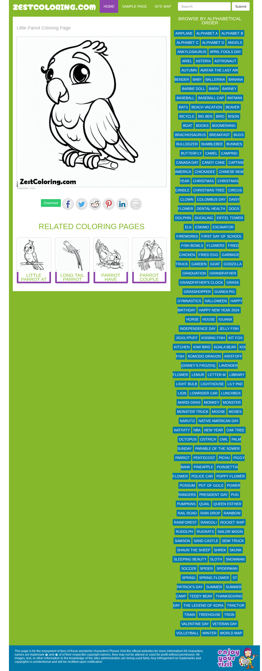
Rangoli (209, 522)
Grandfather (223, 273)
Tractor (235, 605)
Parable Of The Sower (217, 448)
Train (189, 615)
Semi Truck (233, 541)
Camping (229, 153)
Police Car (202, 476)
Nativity (182, 430)
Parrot (182, 458)
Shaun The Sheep (193, 550)
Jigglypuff (187, 338)
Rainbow (232, 513)
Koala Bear (225, 347)
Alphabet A (207, 33)
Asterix (203, 61)
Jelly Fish (229, 329)
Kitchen (182, 347)
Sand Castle (206, 541)
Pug (235, 495)
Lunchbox (231, 393)
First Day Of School (221, 236)
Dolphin (183, 218)
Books (202, 126)
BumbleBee (212, 144)
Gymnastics (189, 301)
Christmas (203, 181)
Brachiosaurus (190, 135)
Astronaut (225, 61)
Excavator (223, 227)
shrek (220, 550)
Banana (235, 79)
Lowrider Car (203, 393)
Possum (187, 485)
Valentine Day (195, 624)
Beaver (232, 107)
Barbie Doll (193, 89)
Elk (188, 227)
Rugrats (205, 532)
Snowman (235, 559)
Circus (235, 190)
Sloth (216, 559)
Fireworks (187, 236)
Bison (233, 116)
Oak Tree (235, 430)
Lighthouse (212, 384)
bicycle (186, 116)
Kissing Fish (213, 338)
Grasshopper (197, 292)
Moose (218, 412)
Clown (186, 199)
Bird (220, 116)
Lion (182, 393)
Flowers (215, 245)
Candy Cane (213, 162)
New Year (213, 430)
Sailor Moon (230, 532)
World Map (231, 633)
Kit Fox (235, 338)
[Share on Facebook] (68, 204)
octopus (187, 439)
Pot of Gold (211, 485)
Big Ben (205, 116)
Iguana (225, 319)
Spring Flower (214, 578)
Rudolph (184, 532)
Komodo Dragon (204, 356)
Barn (214, 89)
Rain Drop (210, 513)
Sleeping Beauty (190, 559)
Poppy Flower (230, 476)
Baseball (185, 98)
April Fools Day (225, 52)
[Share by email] (136, 204)
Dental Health (211, 209)
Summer (214, 587)
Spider (206, 568)
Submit (240, 6)
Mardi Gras (189, 402)
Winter (209, 633)
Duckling (204, 218)
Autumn (189, 70)
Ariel (187, 61)
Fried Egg (208, 255)
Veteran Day (224, 624)
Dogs (234, 209)
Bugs (239, 135)
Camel (211, 153)
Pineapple (203, 467)
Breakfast (219, 135)
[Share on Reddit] (95, 204)
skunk (236, 550)
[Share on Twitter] (81, 204)
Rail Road (187, 513)
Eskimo (202, 227)
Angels (235, 42)
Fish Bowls (192, 245)
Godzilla (233, 264)
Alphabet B (232, 33)
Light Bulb (186, 384)
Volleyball (187, 633)
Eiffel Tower (230, 218)
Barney (229, 89)
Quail (204, 504)
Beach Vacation (206, 107)
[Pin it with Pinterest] (109, 204)
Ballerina (215, 79)
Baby (197, 79)
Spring (188, 578)
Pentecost (204, 458)
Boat (187, 126)
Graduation (194, 273)
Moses (235, 412)
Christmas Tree (209, 190)
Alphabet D (213, 42)
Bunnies (234, 144)
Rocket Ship (232, 522)
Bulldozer (187, 144)
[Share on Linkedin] (122, 204)
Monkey (211, 402)
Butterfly (191, 153)
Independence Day (198, 329)
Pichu (224, 458)
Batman (234, 98)
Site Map (163, 6)
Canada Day (187, 162)
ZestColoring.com (54, 6)
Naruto (187, 421)
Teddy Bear (201, 596)
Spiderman (226, 568)
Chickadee (205, 172)
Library (236, 375)
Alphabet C (188, 42)
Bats (183, 107)
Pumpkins (186, 504)
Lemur (198, 375)
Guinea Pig (224, 292)
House (208, 319)
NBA (197, 430)
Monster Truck (192, 412)
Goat (215, 264)
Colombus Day (211, 199)
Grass (232, 282)
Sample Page (134, 6)
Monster (232, 402)
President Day (213, 495)
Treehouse (210, 615)
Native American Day (218, 421)
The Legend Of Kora (203, 605)
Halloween (216, 301)
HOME (109, 6)
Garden (198, 264)
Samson (182, 541)
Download (51, 203)
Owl (224, 439)
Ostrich (208, 439)
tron (229, 615)
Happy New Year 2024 (219, 310)
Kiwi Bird (201, 347)
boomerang (224, 126)
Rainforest (185, 522)
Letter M (217, 375)
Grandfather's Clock (201, 282)
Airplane (184, 33)
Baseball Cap (211, 98)
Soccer (188, 568)
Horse (192, 319)
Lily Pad (235, 384)
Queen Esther (227, 504)
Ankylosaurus (191, 52)
